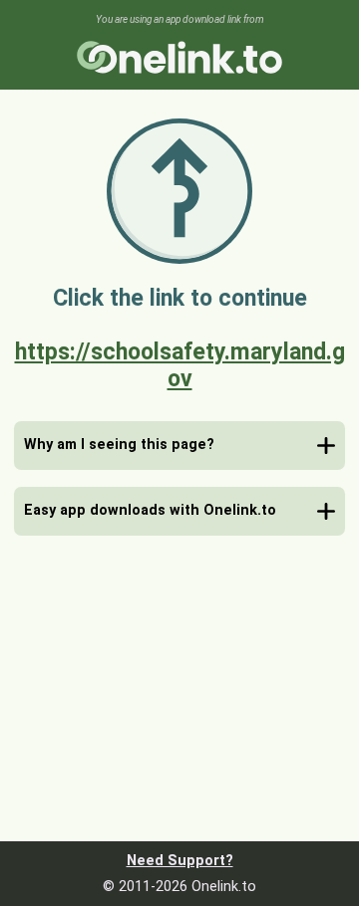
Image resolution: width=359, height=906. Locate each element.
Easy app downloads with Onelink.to (150, 510)
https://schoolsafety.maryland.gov (180, 365)
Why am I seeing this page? (119, 444)
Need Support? (180, 860)
